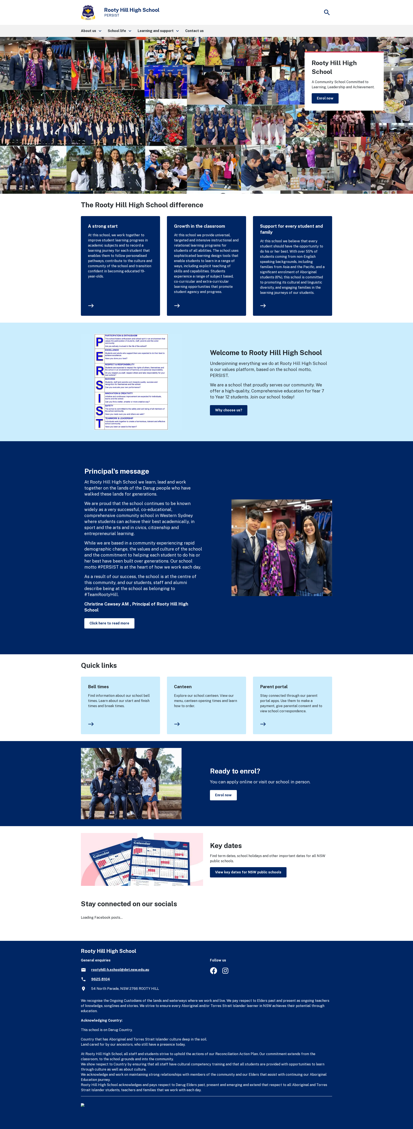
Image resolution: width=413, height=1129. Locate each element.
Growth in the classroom (199, 226)
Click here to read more (109, 623)
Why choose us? (228, 410)
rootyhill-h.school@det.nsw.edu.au (120, 970)
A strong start (103, 226)
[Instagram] (225, 973)
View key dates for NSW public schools (248, 872)
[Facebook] (213, 973)
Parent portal (274, 686)
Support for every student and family (291, 229)
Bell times (98, 686)
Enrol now (325, 98)
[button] (90, 31)
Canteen (183, 686)
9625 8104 (100, 979)
